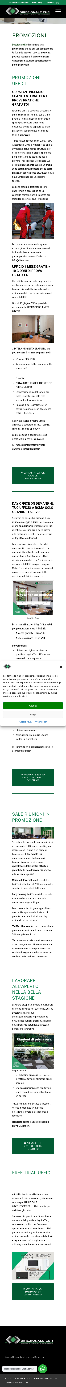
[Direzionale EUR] (27, 11)
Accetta (33, 705)
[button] (61, 667)
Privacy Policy (40, 721)
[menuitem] (18, 2)
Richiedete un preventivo (18, 2)
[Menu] (56, 11)
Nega (33, 714)
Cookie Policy (25, 721)
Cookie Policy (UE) (52, 2)
